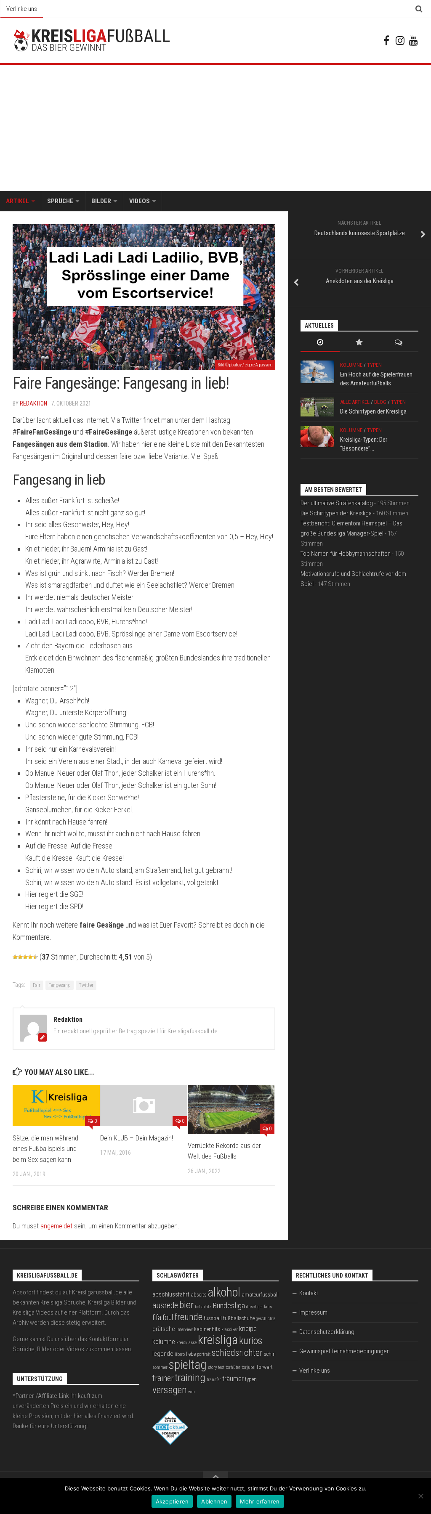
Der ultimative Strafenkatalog (337, 503)
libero (180, 1354)
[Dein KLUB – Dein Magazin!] (143, 1105)
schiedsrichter (237, 1352)
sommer (160, 1367)
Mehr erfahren (259, 1501)
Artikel (17, 201)
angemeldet (56, 1226)
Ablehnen (214, 1501)
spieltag (188, 1365)
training (190, 1377)
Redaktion (33, 403)
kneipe (248, 1329)
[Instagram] (400, 40)
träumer (233, 1379)
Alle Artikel (355, 402)
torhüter (233, 1367)
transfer (214, 1379)
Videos (139, 201)
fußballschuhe (239, 1318)
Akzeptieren (172, 1501)
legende (162, 1354)
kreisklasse (186, 1342)
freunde (188, 1317)
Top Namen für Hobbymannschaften (346, 553)
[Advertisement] (215, 128)
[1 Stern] (15, 957)
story (212, 1367)
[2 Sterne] (20, 957)
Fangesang (59, 985)
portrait (203, 1354)
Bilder (101, 201)
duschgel (254, 1307)
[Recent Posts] (320, 343)
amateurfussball (260, 1294)
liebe (191, 1354)
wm (191, 1392)
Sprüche (60, 201)
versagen (169, 1390)
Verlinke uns (21, 9)
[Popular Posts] (359, 343)
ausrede (165, 1305)
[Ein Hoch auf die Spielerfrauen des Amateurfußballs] (317, 372)
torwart (265, 1367)
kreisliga (218, 1340)
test (221, 1367)
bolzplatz (203, 1307)
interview (184, 1329)
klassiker (229, 1329)
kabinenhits (207, 1329)
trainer (162, 1378)
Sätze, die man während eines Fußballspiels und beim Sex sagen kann (45, 1149)
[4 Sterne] (30, 957)
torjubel (248, 1367)
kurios (250, 1341)
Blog (380, 402)
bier (186, 1305)
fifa (156, 1317)
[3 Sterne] (25, 957)
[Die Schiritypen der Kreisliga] (317, 407)
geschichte (265, 1318)
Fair (36, 985)
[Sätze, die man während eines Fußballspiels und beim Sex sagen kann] (56, 1105)
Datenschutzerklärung (326, 1332)
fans (268, 1307)
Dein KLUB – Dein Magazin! (136, 1138)
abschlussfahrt (170, 1294)
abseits (199, 1294)
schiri (270, 1354)
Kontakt (308, 1293)
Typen (374, 365)
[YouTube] (413, 40)
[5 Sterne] (35, 957)
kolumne (163, 1342)
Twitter (86, 985)
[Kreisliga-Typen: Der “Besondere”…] (317, 436)
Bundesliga (229, 1305)
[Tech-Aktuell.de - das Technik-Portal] (170, 1443)
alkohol (224, 1292)
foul (167, 1317)
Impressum (313, 1312)
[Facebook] (386, 40)
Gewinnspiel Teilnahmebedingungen (344, 1351)
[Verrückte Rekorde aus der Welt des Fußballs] (231, 1109)
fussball (213, 1318)
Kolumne (351, 365)
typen (251, 1379)
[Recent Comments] (398, 343)
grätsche (163, 1329)
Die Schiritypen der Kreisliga (373, 411)
